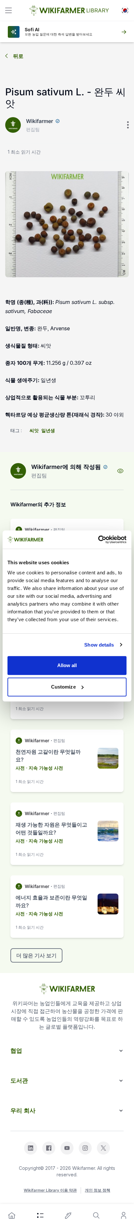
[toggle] (8, 10)
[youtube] (67, 1148)
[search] (96, 1215)
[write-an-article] (68, 1215)
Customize (63, 687)
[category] (40, 1215)
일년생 (48, 430)
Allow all (67, 665)
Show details (99, 645)
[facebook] (48, 1148)
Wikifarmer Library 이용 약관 (50, 1190)
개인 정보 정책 (97, 1190)
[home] (12, 1215)
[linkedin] (30, 1148)
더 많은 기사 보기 (36, 955)
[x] (103, 1148)
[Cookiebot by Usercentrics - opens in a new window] (98, 539)
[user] (123, 1215)
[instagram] (85, 1148)
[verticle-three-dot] (128, 125)
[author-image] (18, 471)
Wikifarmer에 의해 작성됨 (66, 466)
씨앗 (34, 430)
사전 (20, 768)
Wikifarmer (39, 121)
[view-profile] (120, 471)
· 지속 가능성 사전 (44, 768)
